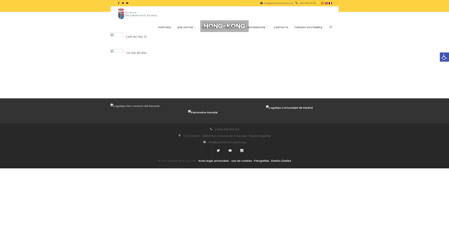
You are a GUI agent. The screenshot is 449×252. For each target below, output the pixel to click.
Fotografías (261, 160)
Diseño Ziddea (281, 160)
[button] (444, 57)
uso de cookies (241, 160)
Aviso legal (205, 160)
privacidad (221, 160)
